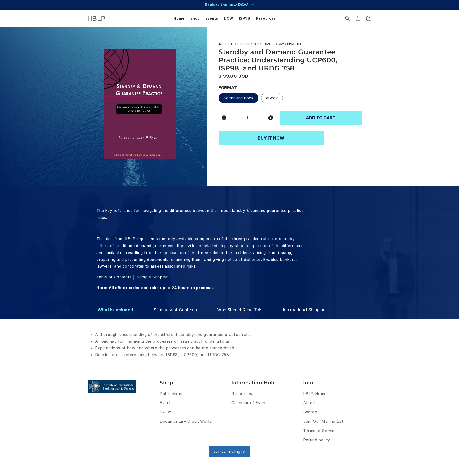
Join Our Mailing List (323, 421)
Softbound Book (238, 98)
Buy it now (271, 138)
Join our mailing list (230, 451)
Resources (241, 393)
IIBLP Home (315, 393)
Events (166, 402)
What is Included (115, 309)
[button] (347, 18)
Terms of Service (320, 430)
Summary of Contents (175, 309)
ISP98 (166, 412)
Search (310, 412)
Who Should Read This (239, 309)
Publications (171, 393)
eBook (272, 98)
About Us (312, 402)
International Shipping (304, 309)
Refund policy (316, 440)
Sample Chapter (152, 277)
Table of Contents (113, 277)
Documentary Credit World (186, 421)
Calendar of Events (250, 402)
